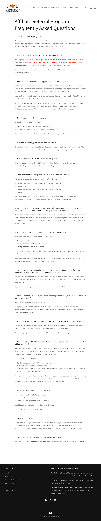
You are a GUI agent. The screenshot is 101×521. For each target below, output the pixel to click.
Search (7, 473)
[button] (34, 8)
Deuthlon (47, 516)
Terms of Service (10, 490)
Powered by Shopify (54, 516)
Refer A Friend (9, 476)
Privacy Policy (9, 483)
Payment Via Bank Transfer (13, 480)
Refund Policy (9, 487)
